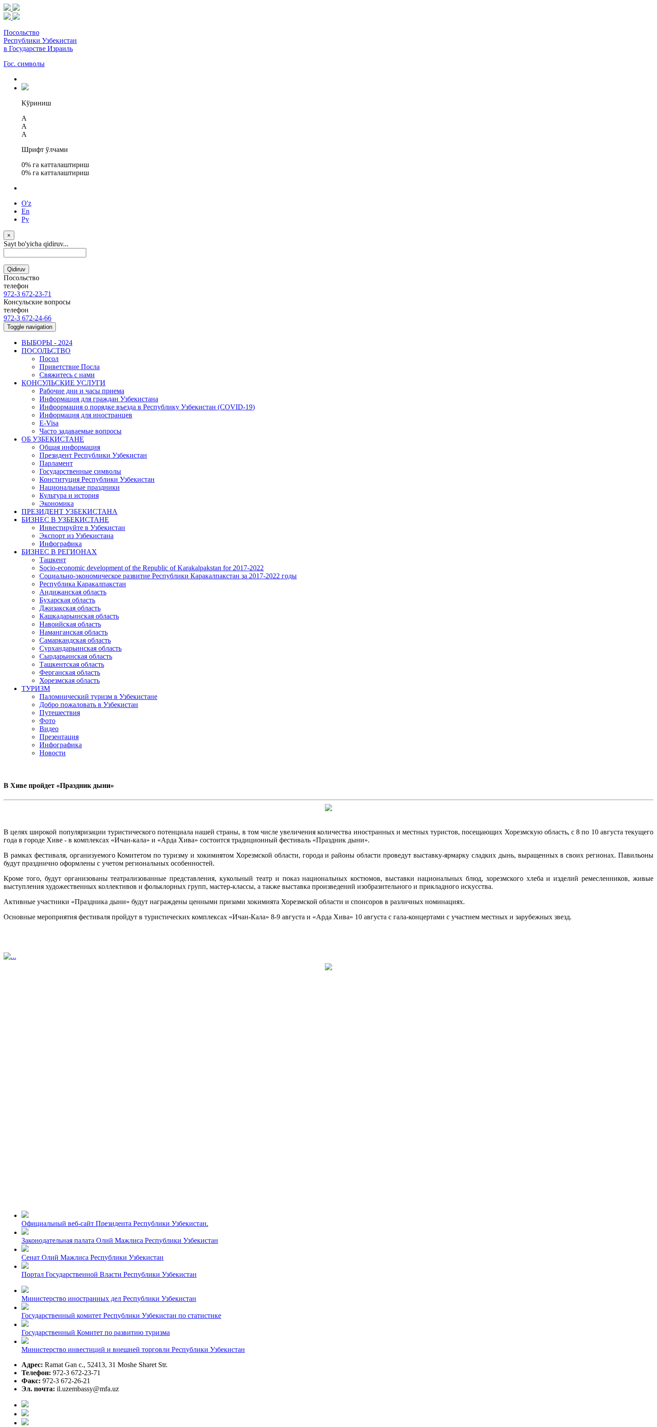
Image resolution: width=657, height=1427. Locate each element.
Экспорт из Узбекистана (76, 535)
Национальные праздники (79, 487)
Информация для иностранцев (85, 415)
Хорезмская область (69, 680)
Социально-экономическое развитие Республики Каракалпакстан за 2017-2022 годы (168, 576)
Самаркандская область (75, 640)
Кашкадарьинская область (79, 616)
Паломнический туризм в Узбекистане (98, 696)
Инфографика (60, 543)
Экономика (56, 503)
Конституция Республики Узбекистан (97, 479)
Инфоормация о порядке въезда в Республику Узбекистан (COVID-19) (147, 407)
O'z (26, 203)
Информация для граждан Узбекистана (98, 399)
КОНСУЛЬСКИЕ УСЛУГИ (63, 383)
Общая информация (69, 447)
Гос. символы (24, 63)
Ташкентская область (71, 664)
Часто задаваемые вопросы (80, 431)
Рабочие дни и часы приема (81, 391)
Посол (49, 358)
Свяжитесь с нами (67, 375)
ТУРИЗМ (35, 688)
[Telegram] (25, 1423)
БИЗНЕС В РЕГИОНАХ (59, 552)
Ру (25, 219)
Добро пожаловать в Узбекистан (88, 704)
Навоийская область (70, 624)
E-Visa (49, 423)
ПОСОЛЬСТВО (46, 350)
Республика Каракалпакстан (82, 584)
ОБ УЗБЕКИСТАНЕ (52, 439)
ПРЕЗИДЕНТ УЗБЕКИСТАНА (69, 511)
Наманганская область (73, 632)
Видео (49, 728)
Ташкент (52, 560)
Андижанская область (72, 592)
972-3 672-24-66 (27, 318)
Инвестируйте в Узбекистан (82, 527)
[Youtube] (25, 1414)
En (25, 211)
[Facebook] (25, 1405)
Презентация (59, 737)
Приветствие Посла (69, 366)
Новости (52, 753)
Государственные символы (80, 471)
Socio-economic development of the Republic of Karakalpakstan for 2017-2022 (151, 568)
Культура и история (69, 495)
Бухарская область (67, 600)
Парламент (56, 463)
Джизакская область (70, 608)
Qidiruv (16, 269)
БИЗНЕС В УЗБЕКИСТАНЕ (65, 519)
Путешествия (59, 712)
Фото (47, 720)
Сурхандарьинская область (80, 648)
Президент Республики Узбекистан (93, 455)
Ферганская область (69, 672)
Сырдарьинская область (75, 656)
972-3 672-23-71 (27, 294)
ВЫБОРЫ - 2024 (46, 342)
